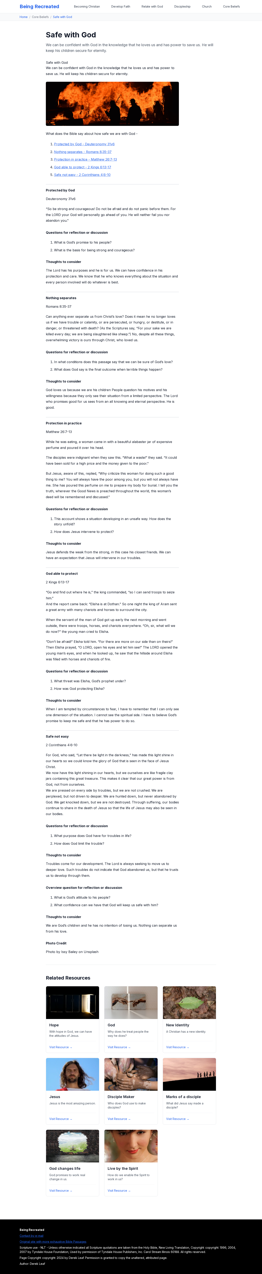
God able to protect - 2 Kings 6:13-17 (82, 167)
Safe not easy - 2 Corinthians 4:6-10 (82, 175)
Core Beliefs (231, 6)
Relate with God (152, 6)
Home (24, 17)
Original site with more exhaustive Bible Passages (53, 1241)
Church (207, 6)
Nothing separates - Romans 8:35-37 (83, 152)
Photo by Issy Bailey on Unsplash (72, 952)
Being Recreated (39, 6)
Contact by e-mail (31, 1235)
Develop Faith (120, 6)
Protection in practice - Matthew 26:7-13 (85, 159)
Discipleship (182, 6)
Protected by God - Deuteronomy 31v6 (84, 144)
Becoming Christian (87, 6)
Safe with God (62, 17)
